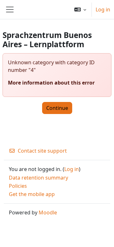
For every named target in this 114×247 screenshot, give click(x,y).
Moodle (48, 212)
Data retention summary (38, 177)
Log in (103, 9)
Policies (18, 185)
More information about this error (51, 82)
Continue (57, 107)
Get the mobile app (32, 194)
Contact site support (42, 150)
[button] (80, 9)
